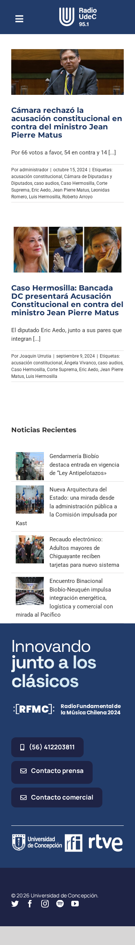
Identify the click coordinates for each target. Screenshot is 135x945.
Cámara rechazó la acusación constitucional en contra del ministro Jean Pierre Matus (66, 122)
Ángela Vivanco (80, 362)
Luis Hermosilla (44, 196)
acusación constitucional (36, 176)
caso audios (46, 183)
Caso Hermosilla (77, 183)
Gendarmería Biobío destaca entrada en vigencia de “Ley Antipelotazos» (84, 464)
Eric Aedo (41, 190)
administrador (34, 169)
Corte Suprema (62, 369)
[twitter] (15, 904)
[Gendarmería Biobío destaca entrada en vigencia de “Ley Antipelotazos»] (30, 456)
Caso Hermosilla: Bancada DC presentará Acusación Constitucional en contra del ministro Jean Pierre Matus (67, 300)
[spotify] (60, 904)
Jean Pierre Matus (70, 190)
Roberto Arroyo (77, 196)
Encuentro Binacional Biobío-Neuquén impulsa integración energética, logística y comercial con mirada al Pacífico (64, 598)
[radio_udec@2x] (78, 10)
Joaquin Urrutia (35, 356)
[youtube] (75, 904)
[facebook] (30, 904)
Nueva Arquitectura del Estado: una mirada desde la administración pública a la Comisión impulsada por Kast (66, 506)
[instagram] (45, 904)
